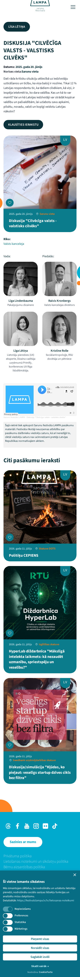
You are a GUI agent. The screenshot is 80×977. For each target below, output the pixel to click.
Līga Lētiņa (16, 27)
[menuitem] (40, 856)
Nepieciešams (23, 909)
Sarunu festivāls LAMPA (14, 417)
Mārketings (21, 929)
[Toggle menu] (73, 7)
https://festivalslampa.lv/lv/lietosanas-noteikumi (45, 900)
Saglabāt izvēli (40, 957)
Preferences (21, 916)
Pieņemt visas (40, 939)
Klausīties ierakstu (23, 124)
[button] (74, 874)
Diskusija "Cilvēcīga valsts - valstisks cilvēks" (46, 417)
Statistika (20, 922)
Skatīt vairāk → (40, 966)
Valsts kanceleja (13, 244)
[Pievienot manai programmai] (10, 203)
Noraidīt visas (40, 948)
